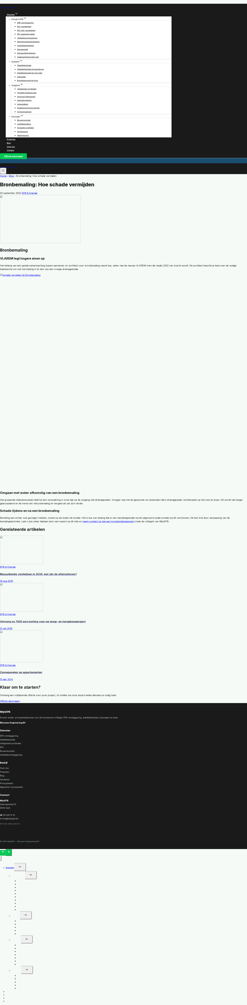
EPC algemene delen (26, 34)
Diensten (10, 867)
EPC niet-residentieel (26, 30)
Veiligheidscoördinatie (26, 89)
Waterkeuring (23, 135)
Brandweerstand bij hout (27, 80)
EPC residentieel (24, 27)
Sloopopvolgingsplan (26, 97)
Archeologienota (24, 112)
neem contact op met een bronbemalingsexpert (108, 521)
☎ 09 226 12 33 (7, 815)
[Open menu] (3, 171)
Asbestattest (22, 104)
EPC (2, 747)
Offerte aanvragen (13, 156)
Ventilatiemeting (24, 124)
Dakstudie (21, 77)
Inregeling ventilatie (25, 128)
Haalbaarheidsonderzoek (28, 57)
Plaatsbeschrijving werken (28, 108)
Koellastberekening (25, 46)
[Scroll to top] (3, 853)
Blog (9, 143)
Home (3, 176)
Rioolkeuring (22, 132)
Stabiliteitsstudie (24, 65)
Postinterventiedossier (27, 93)
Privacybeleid (6, 783)
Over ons (11, 146)
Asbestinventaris (24, 100)
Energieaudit (22, 49)
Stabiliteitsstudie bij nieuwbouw (30, 69)
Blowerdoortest (24, 120)
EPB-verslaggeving (25, 23)
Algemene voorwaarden (11, 787)
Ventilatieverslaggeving (27, 38)
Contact (10, 150)
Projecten (11, 139)
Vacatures (4, 779)
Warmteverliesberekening (28, 42)
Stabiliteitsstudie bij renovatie (29, 73)
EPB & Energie (29, 193)
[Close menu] (1, 858)
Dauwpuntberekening (26, 53)
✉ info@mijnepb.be (9, 818)
